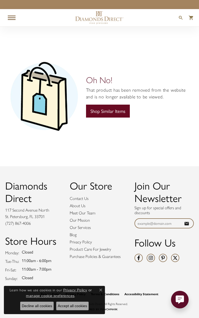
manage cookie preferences (50, 296)
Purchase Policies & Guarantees (95, 256)
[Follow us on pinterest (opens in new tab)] (163, 258)
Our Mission (80, 220)
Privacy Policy (81, 242)
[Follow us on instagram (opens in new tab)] (151, 258)
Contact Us (79, 198)
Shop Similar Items (107, 110)
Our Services (80, 227)
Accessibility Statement (141, 294)
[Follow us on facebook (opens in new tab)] (138, 258)
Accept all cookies (72, 306)
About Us (78, 205)
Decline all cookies (37, 306)
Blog (73, 234)
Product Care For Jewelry (90, 249)
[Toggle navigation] (12, 17)
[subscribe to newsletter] (186, 223)
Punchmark (109, 309)
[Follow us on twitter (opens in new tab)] (175, 258)
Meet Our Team (82, 213)
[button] (180, 18)
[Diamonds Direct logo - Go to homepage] (99, 18)
